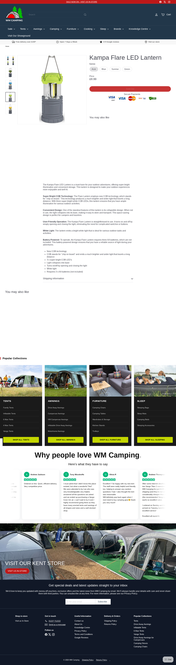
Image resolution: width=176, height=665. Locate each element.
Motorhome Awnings (56, 431)
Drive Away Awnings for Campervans (144, 638)
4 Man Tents (8, 425)
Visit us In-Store (22, 621)
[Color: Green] (143, 127)
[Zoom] (52, 89)
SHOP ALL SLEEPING (155, 440)
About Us (78, 624)
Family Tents (8, 408)
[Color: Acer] (127, 127)
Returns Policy (110, 624)
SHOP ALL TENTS (21, 440)
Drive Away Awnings (56, 408)
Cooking (88, 29)
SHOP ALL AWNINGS (65, 440)
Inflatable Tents (9, 414)
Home (7, 46)
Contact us (79, 621)
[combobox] (57, 14)
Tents (23, 29)
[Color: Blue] (133, 127)
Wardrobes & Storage (101, 419)
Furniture (72, 29)
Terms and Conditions (83, 634)
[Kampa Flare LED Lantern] (130, 132)
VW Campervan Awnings (58, 419)
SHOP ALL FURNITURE (110, 440)
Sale (10, 29)
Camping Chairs (99, 408)
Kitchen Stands (99, 425)
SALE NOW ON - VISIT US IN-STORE (81, 2)
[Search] (85, 14)
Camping (55, 29)
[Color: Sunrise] (138, 127)
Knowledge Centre (139, 29)
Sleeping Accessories (145, 425)
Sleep (103, 29)
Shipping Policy (110, 621)
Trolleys (96, 431)
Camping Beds (143, 419)
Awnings (38, 29)
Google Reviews (81, 637)
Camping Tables (99, 414)
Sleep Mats (141, 414)
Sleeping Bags (143, 408)
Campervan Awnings (56, 414)
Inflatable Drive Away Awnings (60, 425)
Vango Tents (8, 431)
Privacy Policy (80, 631)
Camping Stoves (141, 643)
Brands (118, 29)
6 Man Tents (8, 419)
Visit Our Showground (19, 35)
